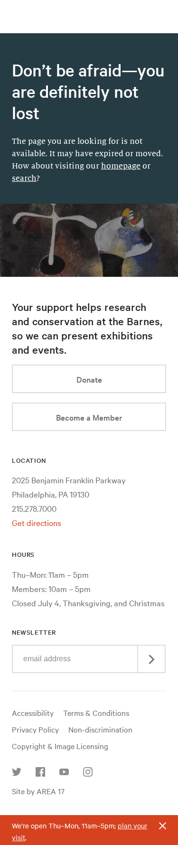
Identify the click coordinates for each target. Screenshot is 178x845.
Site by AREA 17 (38, 791)
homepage (121, 166)
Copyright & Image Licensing (60, 746)
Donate (89, 379)
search (24, 178)
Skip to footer (89, 8)
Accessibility (33, 712)
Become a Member (89, 417)
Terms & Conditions (96, 712)
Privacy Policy (35, 729)
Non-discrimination (100, 729)
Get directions (36, 522)
